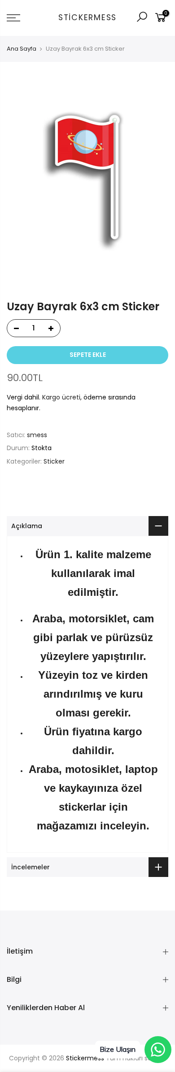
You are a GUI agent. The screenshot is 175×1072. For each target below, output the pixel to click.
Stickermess (87, 18)
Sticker (54, 461)
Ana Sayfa (21, 49)
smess (37, 434)
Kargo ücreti (61, 397)
